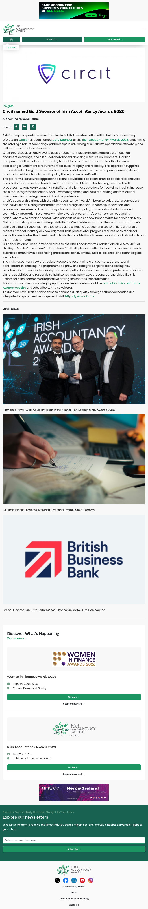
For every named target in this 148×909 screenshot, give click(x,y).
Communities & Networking (74, 898)
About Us (74, 904)
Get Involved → (115, 39)
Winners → (52, 39)
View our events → (17, 638)
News (74, 892)
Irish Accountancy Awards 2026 (31, 747)
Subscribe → (74, 849)
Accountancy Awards (74, 886)
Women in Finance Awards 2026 (31, 676)
